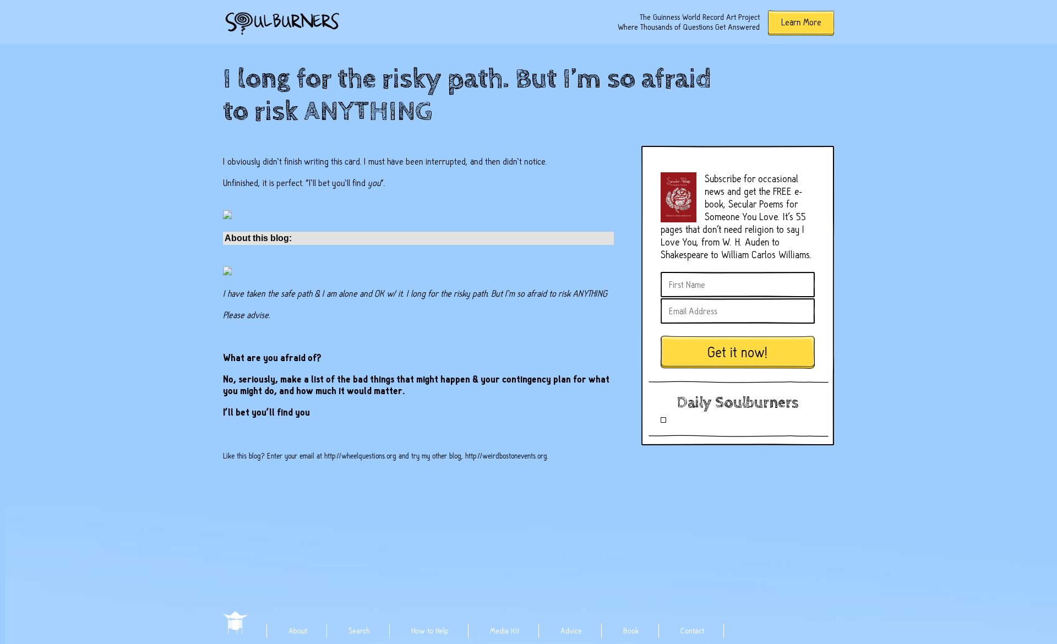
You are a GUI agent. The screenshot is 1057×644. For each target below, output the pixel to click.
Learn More (801, 22)
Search (359, 630)
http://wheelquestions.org (360, 455)
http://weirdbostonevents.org (506, 455)
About (297, 630)
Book (631, 630)
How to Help (430, 630)
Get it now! (737, 353)
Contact (692, 630)
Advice (571, 630)
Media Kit (504, 630)
